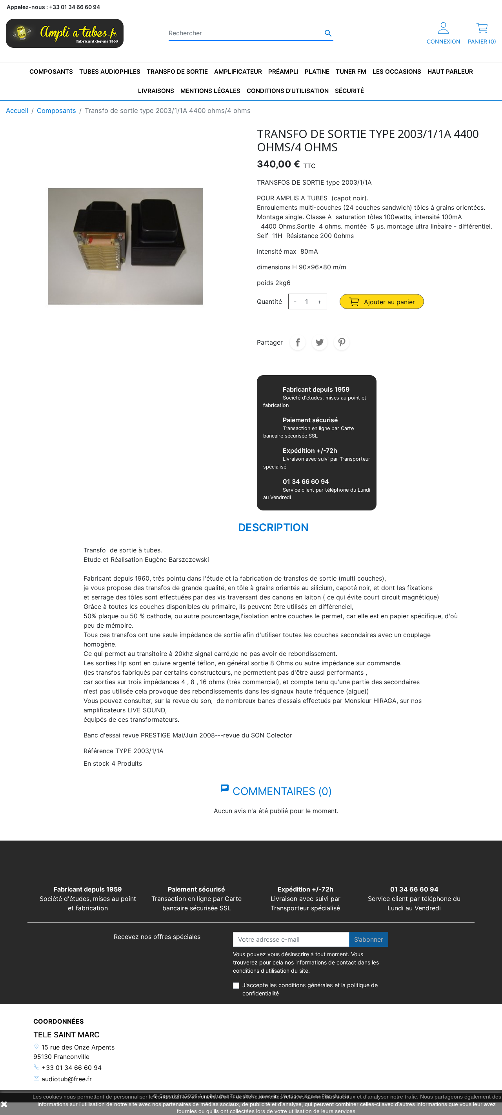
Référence (98, 751)
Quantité (269, 301)
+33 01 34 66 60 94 (71, 1067)
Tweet (319, 342)
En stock (96, 763)
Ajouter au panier (388, 302)
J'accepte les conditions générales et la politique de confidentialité (310, 989)
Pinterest (341, 342)
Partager (298, 342)
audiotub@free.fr (66, 1079)
